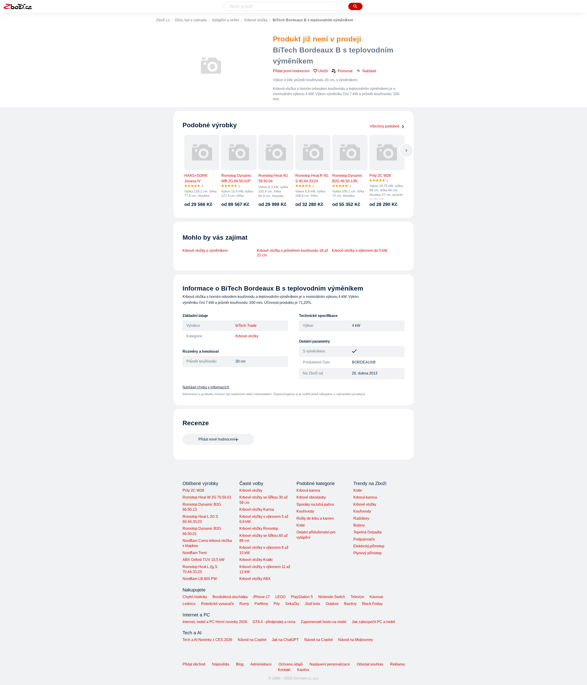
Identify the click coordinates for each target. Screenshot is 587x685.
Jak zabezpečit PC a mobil (373, 622)
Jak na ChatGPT (285, 640)
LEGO (280, 597)
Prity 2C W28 (193, 490)
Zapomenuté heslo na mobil (323, 622)
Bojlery (359, 525)
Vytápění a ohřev (225, 20)
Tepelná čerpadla (367, 532)
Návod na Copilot (252, 640)
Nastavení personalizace (330, 664)
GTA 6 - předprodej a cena (274, 622)
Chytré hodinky (195, 597)
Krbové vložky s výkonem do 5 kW (359, 250)
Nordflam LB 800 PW (200, 579)
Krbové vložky (255, 20)
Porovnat (345, 71)
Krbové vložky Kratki (256, 560)
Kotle (300, 525)
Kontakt (284, 670)
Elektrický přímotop (368, 546)
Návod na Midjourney (355, 640)
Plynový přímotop (367, 553)
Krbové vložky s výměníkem (205, 250)
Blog (240, 664)
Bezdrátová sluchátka (230, 597)
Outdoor (332, 604)
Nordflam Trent (195, 553)
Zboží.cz (163, 20)
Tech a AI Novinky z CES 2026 (207, 640)
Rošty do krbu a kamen (315, 518)
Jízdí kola (312, 604)
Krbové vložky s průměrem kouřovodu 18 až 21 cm (292, 253)
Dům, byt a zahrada (191, 20)
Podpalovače (364, 539)
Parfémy (261, 604)
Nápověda (220, 664)
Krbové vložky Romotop (258, 528)
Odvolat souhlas (370, 664)
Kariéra (303, 670)
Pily (277, 604)
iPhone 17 (261, 597)
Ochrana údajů (291, 664)
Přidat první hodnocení (291, 71)
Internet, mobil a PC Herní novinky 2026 (215, 622)
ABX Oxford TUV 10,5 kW (203, 560)
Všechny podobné (384, 126)
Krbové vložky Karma (256, 509)
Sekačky (292, 604)
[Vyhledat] (355, 6)
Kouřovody (305, 511)
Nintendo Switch (331, 597)
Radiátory (361, 518)
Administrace (261, 664)
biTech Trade (246, 325)
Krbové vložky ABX (255, 579)
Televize (357, 597)
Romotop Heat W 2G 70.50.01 (207, 497)
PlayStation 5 (302, 597)
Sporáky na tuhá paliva (315, 504)
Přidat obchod (194, 664)
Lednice (189, 604)
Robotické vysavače (217, 604)
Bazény (350, 604)
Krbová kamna (308, 490)
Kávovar (376, 597)
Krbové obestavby (311, 497)
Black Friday (372, 604)
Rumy (244, 604)
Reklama (397, 664)
